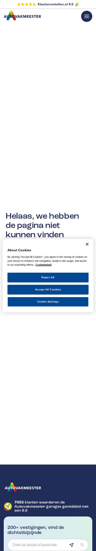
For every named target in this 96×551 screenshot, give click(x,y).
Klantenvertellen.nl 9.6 (55, 4)
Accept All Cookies (48, 289)
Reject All (48, 277)
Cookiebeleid (43, 264)
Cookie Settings (48, 301)
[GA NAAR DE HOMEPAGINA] (48, 487)
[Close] (87, 244)
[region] (47, 276)
